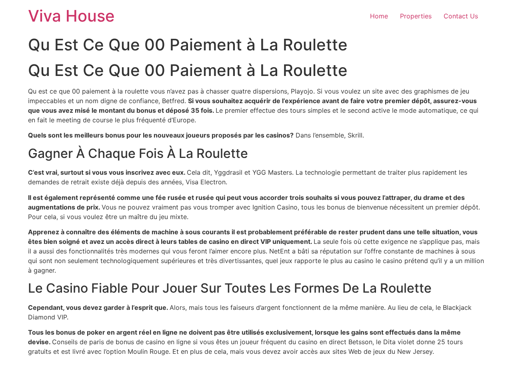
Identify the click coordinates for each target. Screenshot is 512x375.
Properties (416, 16)
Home (379, 16)
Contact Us (461, 16)
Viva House (71, 16)
